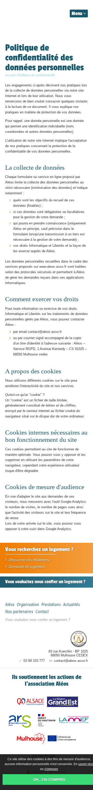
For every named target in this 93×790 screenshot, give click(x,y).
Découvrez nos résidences (28, 559)
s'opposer (51, 769)
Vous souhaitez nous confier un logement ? (37, 620)
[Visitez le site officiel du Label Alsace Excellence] (79, 639)
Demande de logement (26, 566)
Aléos (48, 639)
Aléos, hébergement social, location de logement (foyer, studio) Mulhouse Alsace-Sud (29, 12)
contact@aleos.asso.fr (70, 661)
